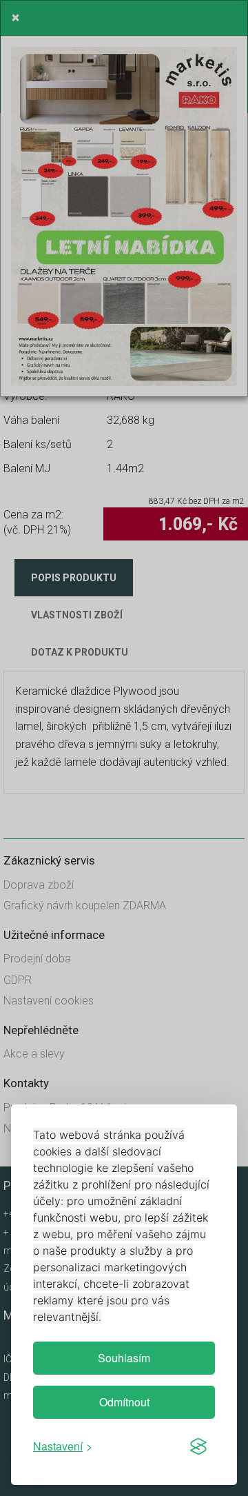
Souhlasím (124, 1358)
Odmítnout (124, 1402)
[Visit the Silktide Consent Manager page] (198, 1446)
